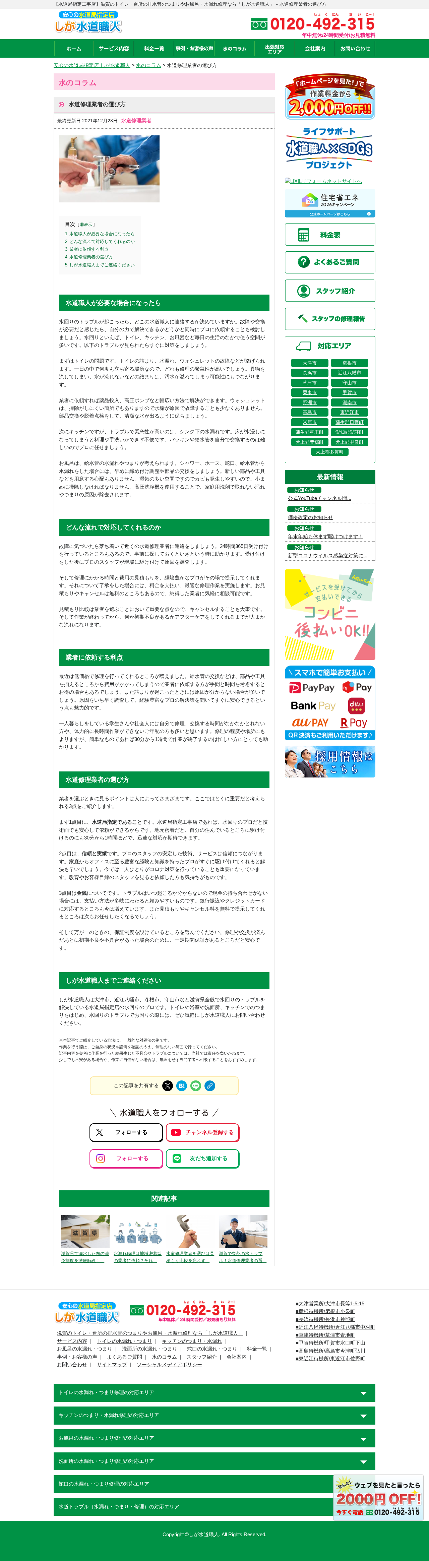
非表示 (86, 224)
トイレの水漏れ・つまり (124, 1341)
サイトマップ (112, 1364)
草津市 (310, 382)
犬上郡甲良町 (349, 442)
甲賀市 (350, 392)
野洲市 (310, 402)
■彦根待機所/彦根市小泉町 (325, 1311)
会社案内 (237, 1357)
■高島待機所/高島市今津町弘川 (330, 1351)
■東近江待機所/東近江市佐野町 (330, 1358)
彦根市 (350, 363)
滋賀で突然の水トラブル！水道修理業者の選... (242, 1257)
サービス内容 (72, 1341)
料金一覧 (257, 1349)
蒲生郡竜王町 (310, 432)
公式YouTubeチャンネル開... (319, 498)
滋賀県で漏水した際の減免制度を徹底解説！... (85, 1257)
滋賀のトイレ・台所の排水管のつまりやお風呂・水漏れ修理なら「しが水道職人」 (150, 1333)
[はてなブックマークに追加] (181, 1085)
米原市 (310, 422)
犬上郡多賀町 (330, 451)
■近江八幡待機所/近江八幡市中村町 (335, 1327)
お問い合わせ (72, 1364)
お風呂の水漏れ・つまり (84, 1349)
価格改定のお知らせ (310, 517)
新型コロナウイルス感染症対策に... (327, 555)
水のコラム (164, 1357)
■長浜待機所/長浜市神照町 (325, 1319)
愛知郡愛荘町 (349, 432)
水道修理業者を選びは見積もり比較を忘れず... (190, 1257)
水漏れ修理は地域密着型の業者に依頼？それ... (138, 1257)
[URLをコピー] (209, 1085)
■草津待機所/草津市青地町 (325, 1335)
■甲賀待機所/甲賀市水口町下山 (330, 1343)
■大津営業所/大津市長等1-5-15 (330, 1303)
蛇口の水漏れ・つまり (212, 1349)
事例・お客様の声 (77, 1357)
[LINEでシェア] (195, 1085)
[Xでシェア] (167, 1085)
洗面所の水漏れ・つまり (149, 1349)
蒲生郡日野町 (349, 422)
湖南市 (350, 402)
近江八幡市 (349, 372)
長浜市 (310, 372)
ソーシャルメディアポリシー (169, 1364)
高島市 (310, 412)
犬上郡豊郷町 (310, 442)
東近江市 (349, 412)
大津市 (310, 363)
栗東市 (310, 392)
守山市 (350, 382)
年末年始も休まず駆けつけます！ (325, 536)
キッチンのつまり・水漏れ (192, 1341)
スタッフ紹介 (202, 1357)
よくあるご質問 (124, 1357)
